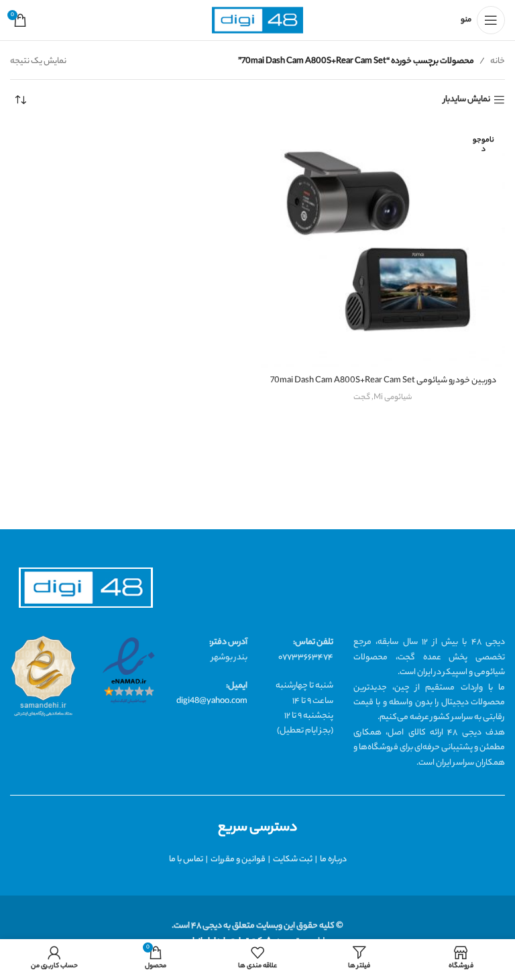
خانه (497, 61)
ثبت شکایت (292, 860)
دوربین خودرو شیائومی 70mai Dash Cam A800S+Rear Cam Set (383, 381)
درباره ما (333, 860)
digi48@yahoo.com (211, 701)
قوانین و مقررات (238, 860)
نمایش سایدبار (466, 100)
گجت (361, 397)
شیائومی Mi (393, 397)
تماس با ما (186, 860)
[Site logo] (257, 20)
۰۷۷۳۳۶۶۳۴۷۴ (305, 658)
